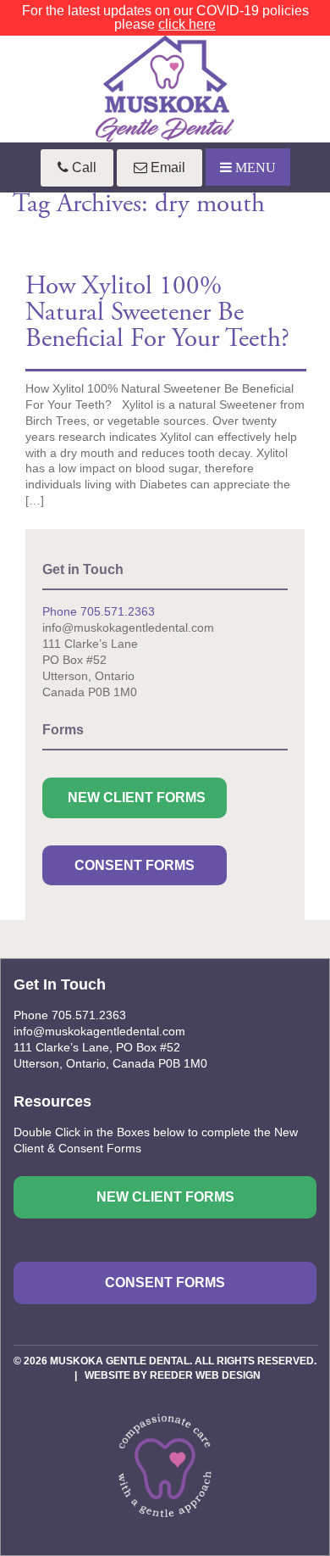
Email (166, 167)
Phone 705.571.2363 (98, 611)
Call (82, 167)
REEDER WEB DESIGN (205, 1375)
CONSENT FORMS (134, 865)
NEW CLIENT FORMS (137, 797)
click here (187, 24)
